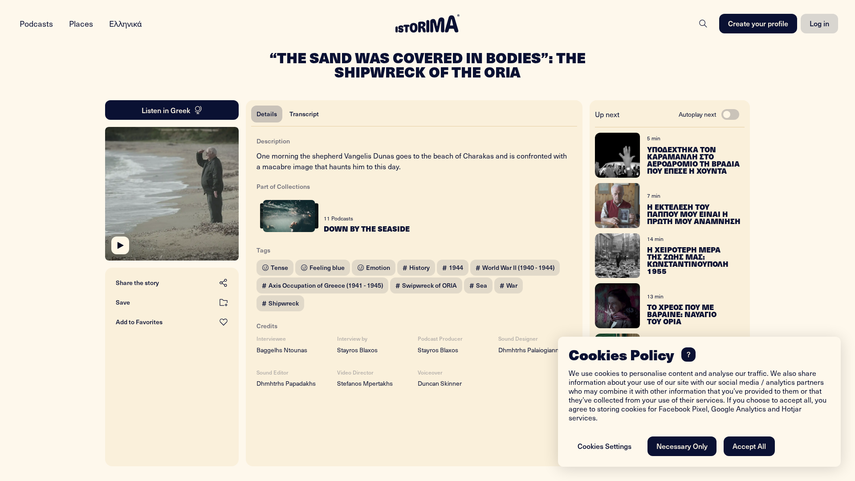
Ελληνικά (125, 23)
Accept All (749, 446)
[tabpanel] (414, 260)
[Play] (120, 245)
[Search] (703, 23)
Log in (819, 23)
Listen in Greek (166, 110)
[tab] (266, 114)
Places (81, 23)
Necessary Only (682, 446)
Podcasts (36, 23)
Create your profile (758, 23)
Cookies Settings (604, 446)
